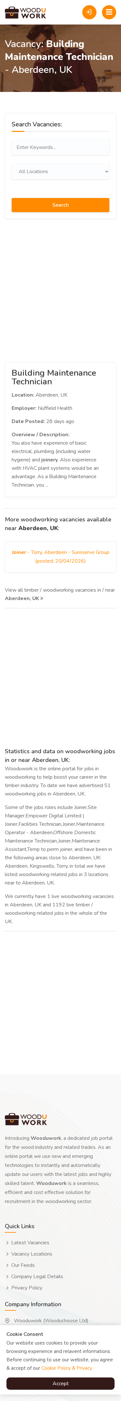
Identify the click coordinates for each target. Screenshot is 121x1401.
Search (60, 205)
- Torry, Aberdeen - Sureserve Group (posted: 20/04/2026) (60, 557)
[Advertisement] (60, 289)
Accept (61, 1383)
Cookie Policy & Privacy (66, 1368)
